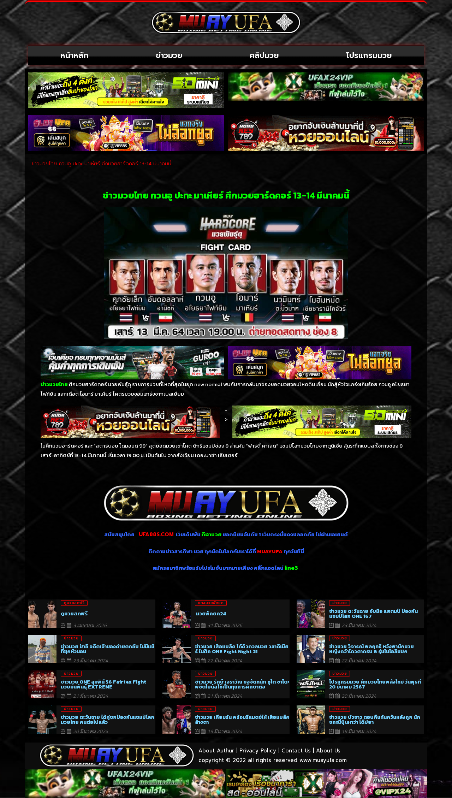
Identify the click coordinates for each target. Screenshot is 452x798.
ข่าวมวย (169, 55)
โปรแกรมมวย (369, 55)
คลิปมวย (264, 55)
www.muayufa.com (323, 760)
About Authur (216, 751)
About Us (328, 751)
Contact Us (296, 751)
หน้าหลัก (74, 55)
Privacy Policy (257, 751)
